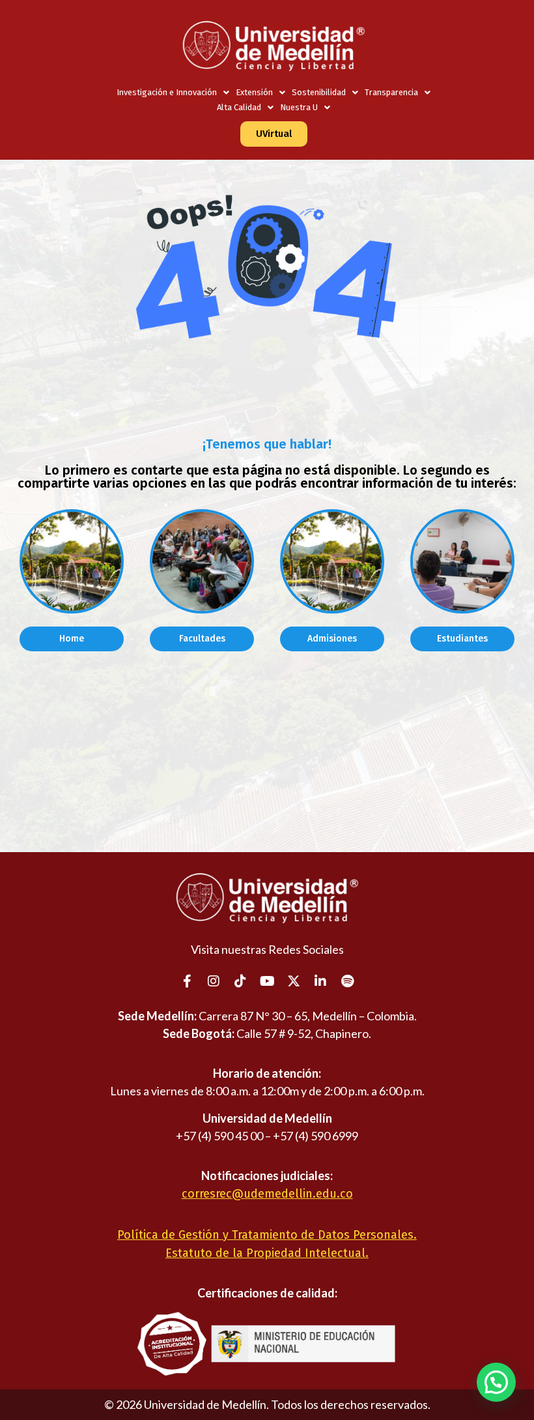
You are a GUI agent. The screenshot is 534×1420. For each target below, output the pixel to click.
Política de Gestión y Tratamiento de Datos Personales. (267, 1235)
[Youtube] (267, 981)
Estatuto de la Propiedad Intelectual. (267, 1253)
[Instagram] (214, 981)
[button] (496, 1382)
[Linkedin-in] (320, 981)
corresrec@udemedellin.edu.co (267, 1194)
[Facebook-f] (187, 981)
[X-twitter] (294, 981)
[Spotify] (347, 981)
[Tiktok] (240, 981)
